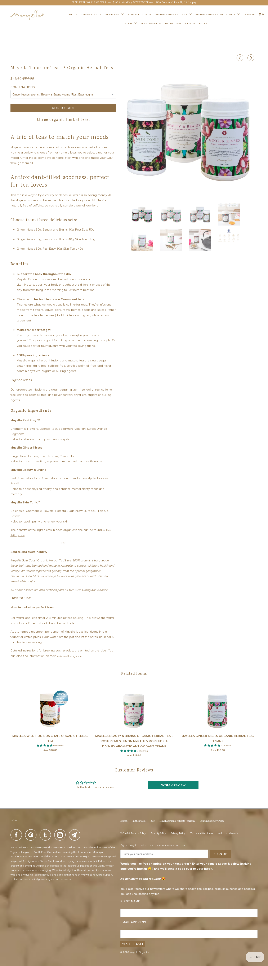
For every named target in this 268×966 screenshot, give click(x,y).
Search (124, 821)
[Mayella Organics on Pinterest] (32, 835)
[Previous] (241, 57)
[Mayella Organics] (23, 15)
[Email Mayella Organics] (76, 835)
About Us (184, 23)
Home (73, 14)
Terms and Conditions (201, 833)
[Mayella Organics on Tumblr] (46, 835)
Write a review (173, 785)
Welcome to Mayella (228, 833)
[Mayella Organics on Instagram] (61, 835)
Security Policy (158, 833)
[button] (45, 745)
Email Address (133, 922)
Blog (169, 23)
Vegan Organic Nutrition (216, 14)
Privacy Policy (178, 833)
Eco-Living (149, 23)
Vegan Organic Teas (172, 14)
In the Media (139, 821)
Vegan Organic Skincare (101, 14)
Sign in (250, 14)
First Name (130, 901)
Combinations (22, 87)
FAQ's (203, 23)
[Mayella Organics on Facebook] (17, 835)
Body (129, 23)
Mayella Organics (139, 952)
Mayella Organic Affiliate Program (177, 821)
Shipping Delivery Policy (212, 821)
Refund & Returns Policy (133, 833)
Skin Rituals (138, 14)
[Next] (251, 57)
